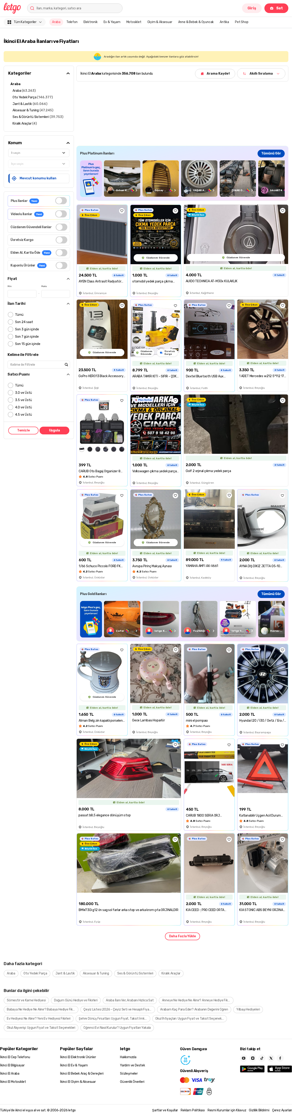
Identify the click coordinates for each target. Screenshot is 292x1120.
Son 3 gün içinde (27, 329)
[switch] (61, 200)
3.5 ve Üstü (23, 400)
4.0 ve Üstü (23, 407)
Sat (279, 8)
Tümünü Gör (271, 153)
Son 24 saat (24, 322)
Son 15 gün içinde (27, 344)
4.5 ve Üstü (23, 415)
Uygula (54, 430)
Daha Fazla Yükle (182, 936)
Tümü (19, 315)
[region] (182, 178)
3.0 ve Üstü (23, 393)
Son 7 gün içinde (27, 337)
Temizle (23, 430)
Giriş (252, 8)
